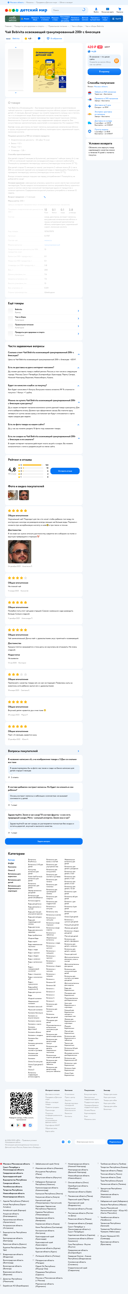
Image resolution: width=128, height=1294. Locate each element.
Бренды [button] (11, 860)
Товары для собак (110, 1100)
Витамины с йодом (53, 966)
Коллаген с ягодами (35, 1035)
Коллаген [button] (12, 867)
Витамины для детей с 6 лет (69, 883)
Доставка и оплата (52, 1094)
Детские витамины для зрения (71, 965)
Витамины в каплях (53, 915)
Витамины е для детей (70, 913)
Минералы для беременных (70, 994)
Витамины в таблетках (51, 934)
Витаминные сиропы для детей (53, 1056)
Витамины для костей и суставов (53, 876)
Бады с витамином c (35, 963)
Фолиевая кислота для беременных (71, 1054)
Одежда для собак (110, 1106)
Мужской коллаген (35, 1010)
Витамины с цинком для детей (71, 921)
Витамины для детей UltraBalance (35, 897)
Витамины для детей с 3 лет (69, 873)
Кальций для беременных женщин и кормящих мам (70, 1013)
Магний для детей (71, 936)
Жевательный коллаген (33, 1002)
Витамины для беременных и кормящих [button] (14, 888)
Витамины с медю (53, 943)
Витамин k (50, 1001)
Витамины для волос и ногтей (52, 861)
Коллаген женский (35, 1007)
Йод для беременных (69, 1027)
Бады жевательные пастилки (35, 946)
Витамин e (50, 995)
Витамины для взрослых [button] (14, 875)
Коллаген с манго (34, 1024)
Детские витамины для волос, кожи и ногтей (71, 959)
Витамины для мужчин (51, 1010)
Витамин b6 (51, 985)
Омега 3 (31, 1070)
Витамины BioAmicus (32, 861)
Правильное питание (57, 26)
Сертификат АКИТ (52, 1125)
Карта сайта (49, 1131)
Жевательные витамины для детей (69, 862)
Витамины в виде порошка (53, 924)
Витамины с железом (51, 962)
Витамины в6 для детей (71, 898)
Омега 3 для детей (71, 917)
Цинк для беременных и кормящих (70, 1005)
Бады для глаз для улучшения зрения (35, 913)
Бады (30, 995)
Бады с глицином (34, 974)
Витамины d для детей (70, 908)
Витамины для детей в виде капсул (51, 1041)
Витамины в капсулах (51, 919)
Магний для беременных (69, 1032)
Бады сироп (32, 941)
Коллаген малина (34, 1021)
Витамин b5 (50, 982)
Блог (86, 1116)
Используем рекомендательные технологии (22, 1145)
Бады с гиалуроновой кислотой (33, 969)
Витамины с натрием (51, 975)
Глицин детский (70, 954)
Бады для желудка (35, 917)
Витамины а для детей (70, 893)
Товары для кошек (110, 1094)
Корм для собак (110, 1103)
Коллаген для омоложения (33, 1054)
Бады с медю (33, 950)
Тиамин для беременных (69, 1044)
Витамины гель (52, 912)
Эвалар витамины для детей (35, 892)
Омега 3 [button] (11, 870)
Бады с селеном (34, 959)
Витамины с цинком (51, 947)
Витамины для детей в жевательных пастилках (51, 1049)
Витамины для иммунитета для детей (70, 971)
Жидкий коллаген (35, 999)
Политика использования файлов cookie (51, 1120)
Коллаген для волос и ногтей (35, 1044)
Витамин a (50, 979)
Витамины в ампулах (51, 908)
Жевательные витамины (51, 939)
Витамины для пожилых (51, 886)
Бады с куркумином (33, 983)
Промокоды (50, 1110)
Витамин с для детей (69, 903)
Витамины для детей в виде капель (54, 1035)
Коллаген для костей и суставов (35, 1049)
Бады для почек (34, 927)
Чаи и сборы (77, 26)
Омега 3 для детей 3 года (35, 1066)
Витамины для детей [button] (14, 881)
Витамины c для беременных (70, 1064)
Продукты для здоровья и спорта (29, 26)
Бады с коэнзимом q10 (35, 978)
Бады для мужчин (34, 992)
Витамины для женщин (51, 1005)
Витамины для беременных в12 (70, 1059)
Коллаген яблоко (34, 1032)
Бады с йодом (33, 956)
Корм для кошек (110, 1097)
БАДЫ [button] (11, 863)
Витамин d (50, 992)
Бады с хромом (34, 953)
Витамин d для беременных (70, 1069)
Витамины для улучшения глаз (52, 866)
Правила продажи (52, 1107)
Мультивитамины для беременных (71, 999)
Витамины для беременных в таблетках (70, 1038)
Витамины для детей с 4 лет (69, 878)
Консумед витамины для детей (33, 872)
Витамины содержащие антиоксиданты (34, 1075)
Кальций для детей (71, 925)
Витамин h (50, 998)
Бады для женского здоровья (35, 931)
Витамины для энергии (51, 898)
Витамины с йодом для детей (71, 932)
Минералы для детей (51, 1021)
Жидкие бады (33, 938)
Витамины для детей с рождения (71, 868)
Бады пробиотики (35, 935)
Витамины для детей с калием (70, 950)
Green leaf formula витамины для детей (35, 879)
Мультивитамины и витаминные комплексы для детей (53, 1028)
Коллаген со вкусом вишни (33, 1017)
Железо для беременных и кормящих (70, 1021)
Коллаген (31, 1059)
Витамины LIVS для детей (35, 866)
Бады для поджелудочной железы (34, 922)
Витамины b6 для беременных (71, 1049)
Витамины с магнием (51, 970)
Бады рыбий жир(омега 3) (33, 988)
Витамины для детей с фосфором (71, 940)
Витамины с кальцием (51, 952)
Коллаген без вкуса (35, 1013)
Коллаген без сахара (33, 1039)
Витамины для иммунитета (51, 871)
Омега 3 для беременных (69, 1074)
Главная (8, 26)
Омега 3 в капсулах (35, 1062)
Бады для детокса (34, 904)
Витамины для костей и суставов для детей (71, 978)
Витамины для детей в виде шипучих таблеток (53, 1069)
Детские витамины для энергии (71, 984)
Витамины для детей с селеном (70, 945)
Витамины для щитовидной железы (51, 892)
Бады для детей (52, 1017)
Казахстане (27, 1147)
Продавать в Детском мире (53, 1098)
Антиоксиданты (34, 901)
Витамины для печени (51, 881)
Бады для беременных (69, 989)
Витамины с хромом (51, 957)
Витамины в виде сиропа (53, 929)
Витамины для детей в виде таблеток (51, 1062)
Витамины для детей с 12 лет (69, 888)
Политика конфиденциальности (53, 1114)
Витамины (50, 1014)
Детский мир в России (13, 1147)
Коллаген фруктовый (32, 1028)
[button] (116, 19)
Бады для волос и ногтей (34, 908)
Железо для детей (71, 928)
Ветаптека (107, 1109)
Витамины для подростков (51, 903)
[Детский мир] (26, 10)
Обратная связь (51, 1128)
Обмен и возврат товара (51, 1103)
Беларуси (37, 1147)
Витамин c (50, 989)
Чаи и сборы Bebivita (94, 26)
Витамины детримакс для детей (33, 886)
